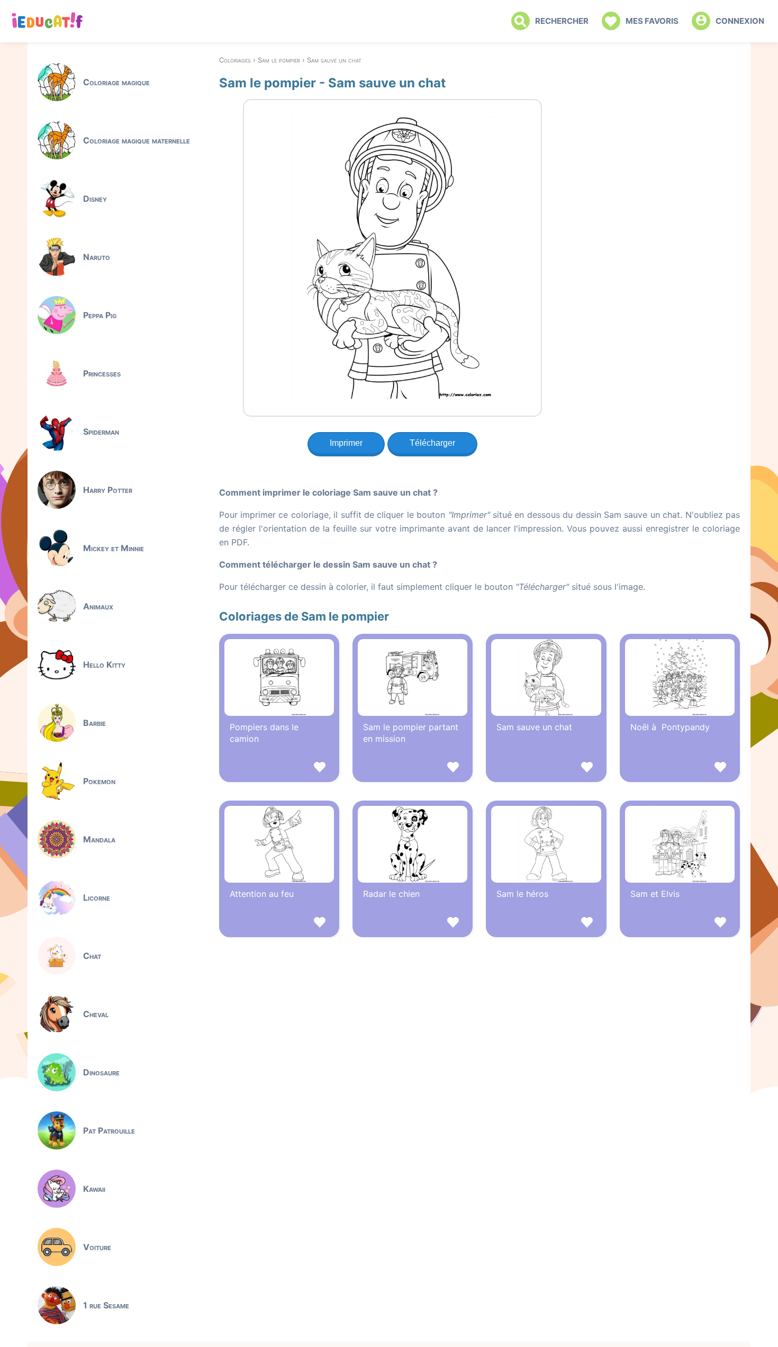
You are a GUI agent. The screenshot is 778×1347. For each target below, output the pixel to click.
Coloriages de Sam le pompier (304, 616)
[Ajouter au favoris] (279, 768)
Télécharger (432, 442)
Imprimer (346, 442)
